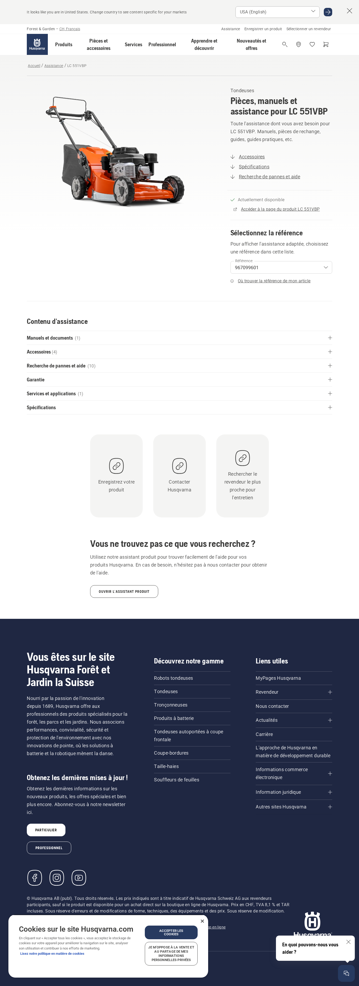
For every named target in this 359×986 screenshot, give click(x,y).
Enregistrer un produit (263, 29)
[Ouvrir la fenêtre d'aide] (346, 973)
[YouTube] (79, 878)
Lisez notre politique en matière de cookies (52, 954)
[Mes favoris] (312, 44)
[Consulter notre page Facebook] (35, 878)
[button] (63, 44)
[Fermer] (202, 921)
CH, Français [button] (69, 29)
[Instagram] (57, 878)
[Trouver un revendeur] (298, 44)
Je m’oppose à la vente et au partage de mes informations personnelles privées (171, 953)
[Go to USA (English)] (328, 12)
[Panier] (326, 44)
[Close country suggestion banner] (349, 11)
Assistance (230, 29)
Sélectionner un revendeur (308, 29)
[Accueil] (37, 44)
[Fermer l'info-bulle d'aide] (348, 942)
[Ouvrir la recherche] (285, 44)
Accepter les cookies (171, 932)
